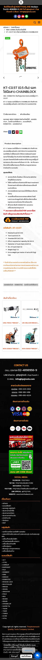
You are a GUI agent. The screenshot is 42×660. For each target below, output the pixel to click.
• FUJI (3, 570)
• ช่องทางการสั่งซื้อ (8, 511)
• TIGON (4, 608)
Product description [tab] (13, 143)
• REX (3, 596)
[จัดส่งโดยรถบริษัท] (24, 428)
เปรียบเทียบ (26, 114)
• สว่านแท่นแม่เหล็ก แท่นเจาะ (10, 541)
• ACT (4, 560)
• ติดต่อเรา (5, 520)
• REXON (5, 599)
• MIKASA (5, 587)
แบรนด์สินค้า (27, 121)
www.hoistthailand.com (24, 494)
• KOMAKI (5, 577)
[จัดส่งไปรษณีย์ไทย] (18, 428)
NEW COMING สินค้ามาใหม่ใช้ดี (20, 119)
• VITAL (4, 618)
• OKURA (5, 589)
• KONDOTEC (6, 579)
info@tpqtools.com (28, 11)
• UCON (4, 616)
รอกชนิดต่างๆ (17, 124)
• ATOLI (4, 562)
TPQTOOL (25, 486)
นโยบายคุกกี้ (16, 652)
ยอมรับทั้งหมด (26, 656)
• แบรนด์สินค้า (6, 506)
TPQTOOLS (25, 480)
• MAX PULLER (7, 584)
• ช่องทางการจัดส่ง (8, 513)
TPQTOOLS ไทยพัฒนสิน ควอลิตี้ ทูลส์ (25, 489)
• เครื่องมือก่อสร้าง (8, 551)
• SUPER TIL (6, 606)
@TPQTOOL (26, 491)
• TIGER (4, 611)
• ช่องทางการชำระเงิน (9, 515)
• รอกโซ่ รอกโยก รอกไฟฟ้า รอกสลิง (13, 532)
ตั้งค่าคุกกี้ (14, 656)
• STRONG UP (6, 604)
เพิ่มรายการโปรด (10, 114)
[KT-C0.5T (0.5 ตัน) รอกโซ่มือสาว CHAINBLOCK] (21, 55)
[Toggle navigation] (39, 22)
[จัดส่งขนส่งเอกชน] (29, 428)
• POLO (4, 594)
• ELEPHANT (6, 567)
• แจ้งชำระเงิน (6, 518)
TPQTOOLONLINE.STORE (24, 483)
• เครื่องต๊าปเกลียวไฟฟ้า (9, 539)
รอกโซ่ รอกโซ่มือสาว (15, 121)
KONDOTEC (7, 124)
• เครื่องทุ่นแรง (6, 546)
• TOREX (5, 613)
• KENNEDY (5, 572)
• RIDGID (4, 601)
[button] (34, 22)
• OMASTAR (6, 591)
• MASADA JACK (7, 582)
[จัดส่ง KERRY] (12, 428)
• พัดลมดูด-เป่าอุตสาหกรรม (11, 548)
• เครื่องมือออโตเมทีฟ (9, 544)
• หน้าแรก (5, 503)
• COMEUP (5, 565)
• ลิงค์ (3, 523)
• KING (4, 574)
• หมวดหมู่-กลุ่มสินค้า (8, 508)
